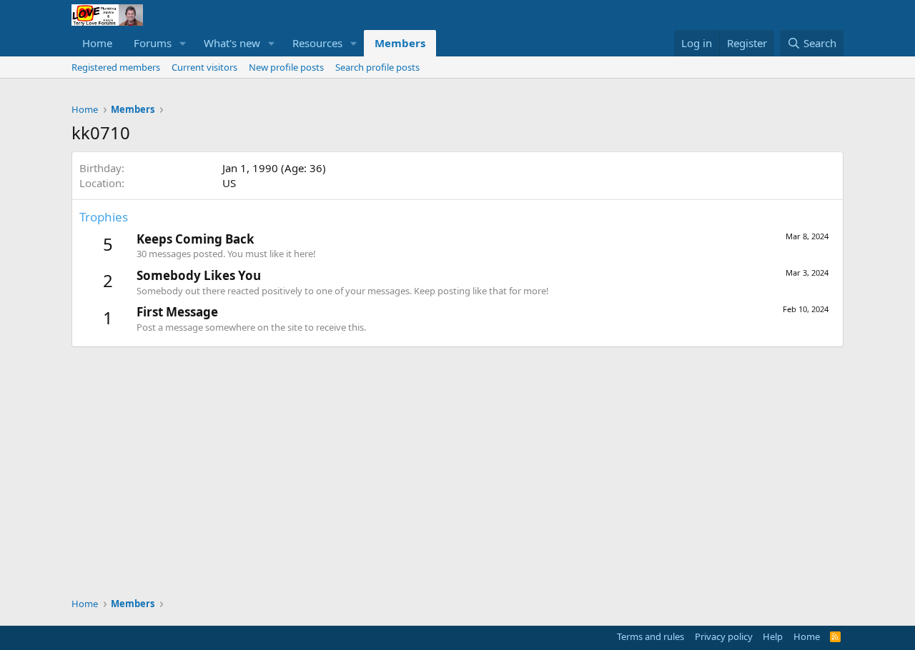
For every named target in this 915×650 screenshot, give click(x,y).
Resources (317, 43)
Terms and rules (650, 636)
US (229, 183)
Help (773, 636)
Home (97, 43)
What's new (232, 43)
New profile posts (286, 67)
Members (400, 43)
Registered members (115, 67)
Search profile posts (377, 67)
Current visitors (204, 67)
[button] (183, 43)
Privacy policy (724, 636)
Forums (153, 43)
